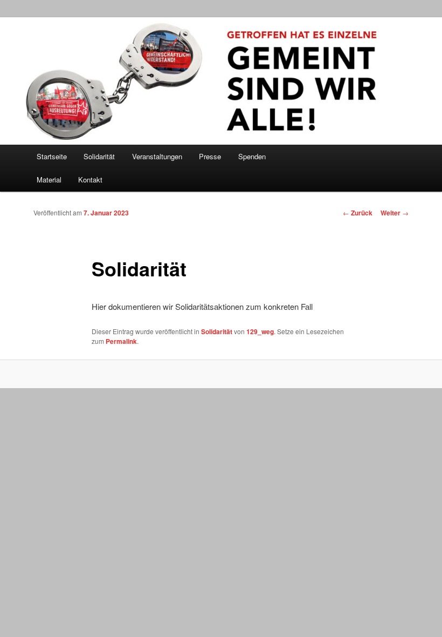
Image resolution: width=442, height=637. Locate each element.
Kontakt (90, 179)
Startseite (52, 156)
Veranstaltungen (157, 156)
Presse (210, 156)
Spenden (252, 156)
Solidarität (216, 331)
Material (49, 179)
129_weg (260, 331)
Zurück (357, 213)
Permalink (121, 341)
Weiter (395, 213)
